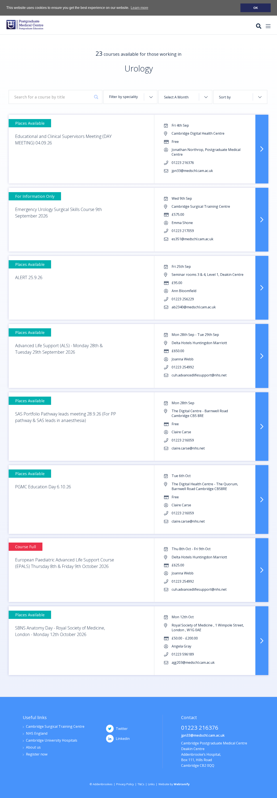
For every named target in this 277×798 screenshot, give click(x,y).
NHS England (36, 734)
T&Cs (141, 784)
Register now (36, 754)
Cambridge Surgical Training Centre (55, 727)
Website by (174, 784)
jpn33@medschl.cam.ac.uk (203, 735)
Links (151, 784)
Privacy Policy (125, 784)
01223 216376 (199, 728)
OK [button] (255, 8)
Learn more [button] (139, 8)
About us (33, 748)
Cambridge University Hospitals (51, 741)
